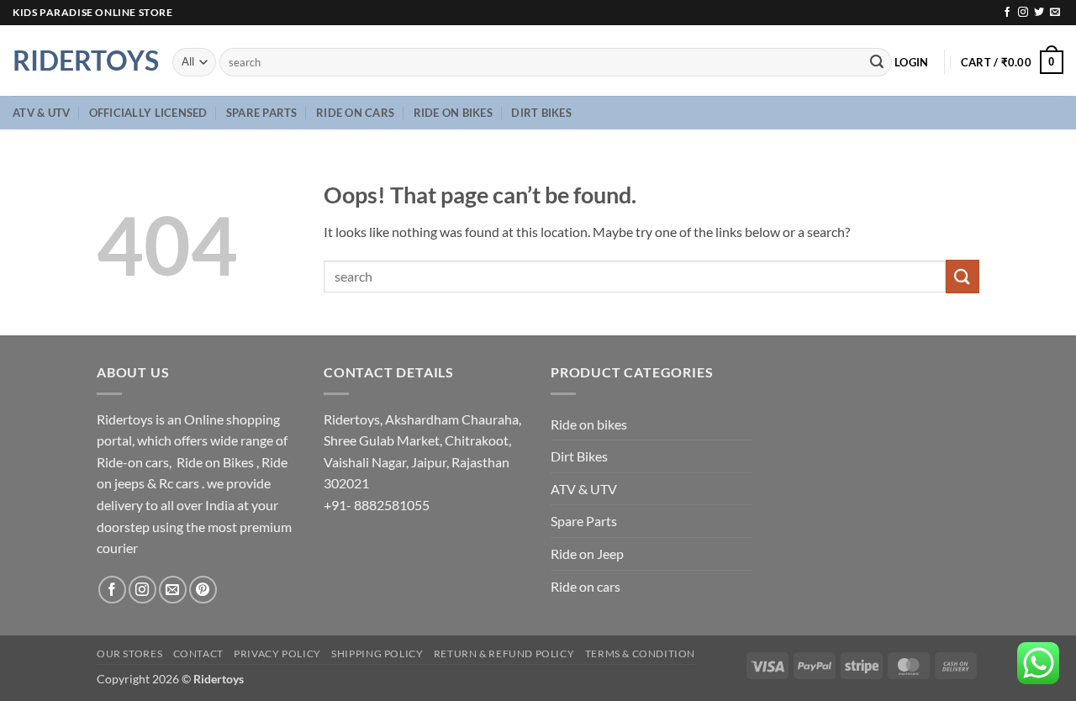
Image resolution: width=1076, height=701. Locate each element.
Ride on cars (355, 112)
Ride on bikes (453, 112)
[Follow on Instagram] (1023, 12)
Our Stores (129, 653)
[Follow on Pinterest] (203, 589)
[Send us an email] (1055, 12)
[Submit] (876, 62)
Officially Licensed (148, 112)
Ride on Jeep (587, 553)
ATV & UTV (41, 112)
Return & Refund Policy (504, 653)
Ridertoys (80, 60)
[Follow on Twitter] (1039, 12)
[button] (911, 62)
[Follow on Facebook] (1007, 12)
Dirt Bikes (541, 112)
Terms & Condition (640, 653)
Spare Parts (262, 112)
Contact (198, 653)
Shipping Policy (377, 653)
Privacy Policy (277, 653)
